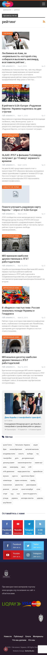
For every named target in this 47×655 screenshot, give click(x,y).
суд (12, 494)
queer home (7, 445)
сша (18, 494)
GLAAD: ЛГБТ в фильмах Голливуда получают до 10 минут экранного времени (21, 158)
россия (15, 489)
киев (5, 467)
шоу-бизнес (7, 503)
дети (16, 458)
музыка (6, 476)
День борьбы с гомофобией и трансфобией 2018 (23, 417)
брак (4, 449)
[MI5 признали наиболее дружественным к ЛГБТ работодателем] (15, 243)
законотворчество (24, 463)
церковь (40, 498)
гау (37, 454)
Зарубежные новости (12, 236)
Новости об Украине (12, 86)
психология (7, 485)
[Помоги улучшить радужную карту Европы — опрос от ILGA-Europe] (15, 194)
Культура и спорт (10, 135)
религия (6, 489)
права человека (21, 480)
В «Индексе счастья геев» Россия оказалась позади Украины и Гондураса (21, 310)
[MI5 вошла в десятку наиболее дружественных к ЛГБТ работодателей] (15, 344)
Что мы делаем (19, 640)
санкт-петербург (27, 489)
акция (35, 445)
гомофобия (7, 458)
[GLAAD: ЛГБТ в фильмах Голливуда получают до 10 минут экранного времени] (15, 142)
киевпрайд (14, 467)
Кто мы (31, 640)
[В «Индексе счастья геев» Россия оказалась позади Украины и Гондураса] (15, 295)
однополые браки (27, 476)
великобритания (16, 449)
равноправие (31, 485)
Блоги (28, 636)
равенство (19, 485)
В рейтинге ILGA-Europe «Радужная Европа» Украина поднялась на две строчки (21, 108)
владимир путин (9, 454)
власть (21, 454)
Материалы (38, 636)
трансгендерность (30, 494)
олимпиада (7, 480)
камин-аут (38, 463)
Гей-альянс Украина (22, 445)
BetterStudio (29, 651)
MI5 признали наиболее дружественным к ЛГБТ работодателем (15, 258)
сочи (38, 489)
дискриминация (28, 458)
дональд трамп (8, 463)
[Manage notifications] (6, 649)
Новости (8, 636)
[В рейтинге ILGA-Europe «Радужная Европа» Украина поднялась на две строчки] (15, 93)
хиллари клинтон (27, 498)
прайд (32, 480)
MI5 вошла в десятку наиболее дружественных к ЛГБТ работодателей (19, 360)
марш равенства (24, 471)
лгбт (29, 467)
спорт (5, 494)
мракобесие (37, 471)
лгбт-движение (8, 471)
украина (15, 498)
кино (23, 467)
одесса (15, 476)
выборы (30, 454)
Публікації (7, 33)
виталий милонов (32, 449)
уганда (5, 498)
